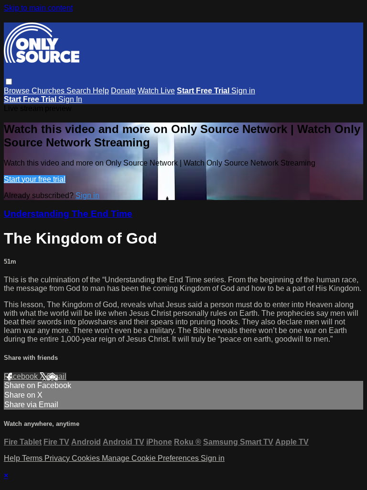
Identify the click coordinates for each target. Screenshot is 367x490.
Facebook (22, 376)
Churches (49, 91)
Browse (18, 91)
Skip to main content (38, 8)
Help (101, 91)
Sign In (70, 99)
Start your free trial (34, 179)
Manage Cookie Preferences (151, 458)
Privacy (58, 458)
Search (79, 91)
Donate (123, 91)
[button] (9, 81)
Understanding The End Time (68, 214)
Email (56, 376)
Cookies (87, 458)
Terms (33, 458)
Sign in (243, 91)
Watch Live (156, 91)
